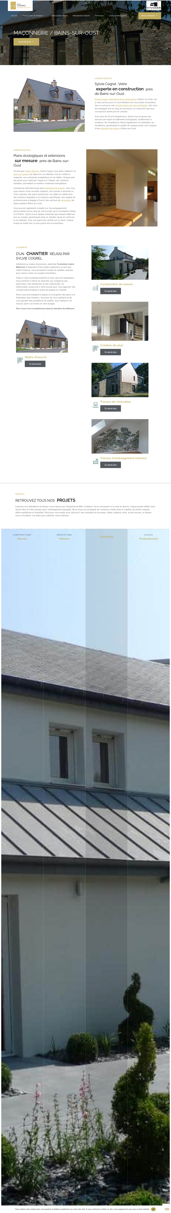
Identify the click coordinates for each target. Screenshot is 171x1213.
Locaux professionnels (118, 16)
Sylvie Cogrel (101, 99)
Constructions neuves (59, 16)
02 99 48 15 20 (25, 42)
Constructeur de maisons (32, 16)
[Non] (167, 1209)
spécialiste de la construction (122, 99)
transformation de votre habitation (131, 105)
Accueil (14, 16)
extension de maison (110, 128)
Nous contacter (148, 16)
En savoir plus (35, 364)
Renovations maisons (81, 16)
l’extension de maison (55, 188)
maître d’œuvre (32, 171)
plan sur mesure (21, 174)
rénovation (66, 200)
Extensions (99, 16)
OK (153, 1209)
